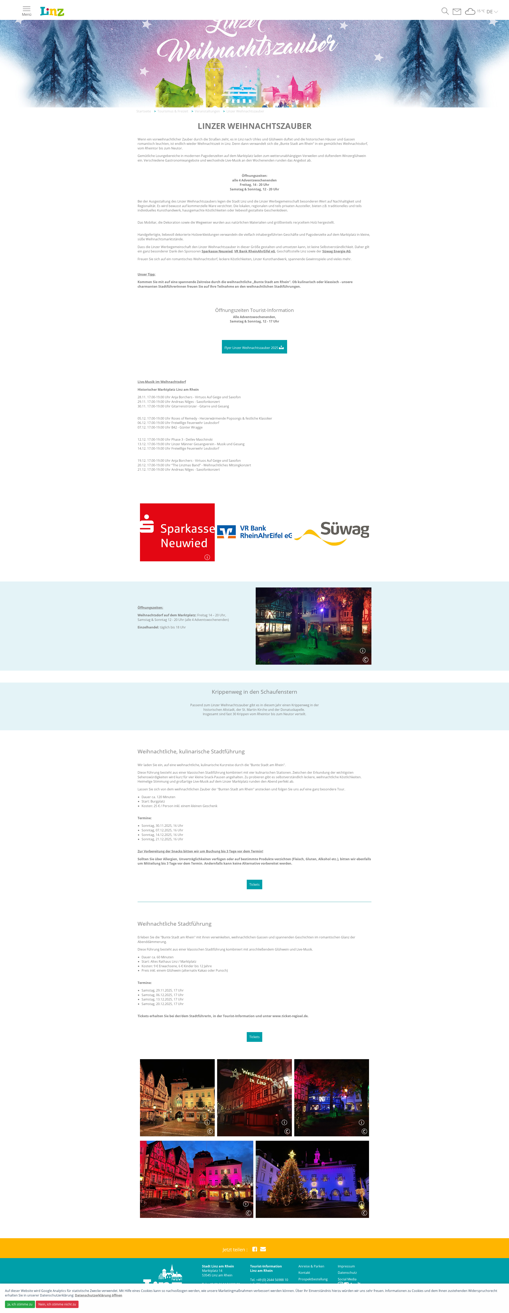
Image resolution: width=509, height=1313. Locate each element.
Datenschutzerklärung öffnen (98, 1295)
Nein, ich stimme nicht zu (57, 1304)
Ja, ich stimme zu (20, 1304)
